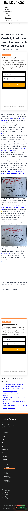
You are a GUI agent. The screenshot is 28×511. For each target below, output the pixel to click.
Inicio (3, 436)
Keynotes (4, 459)
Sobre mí (4, 439)
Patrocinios (5, 456)
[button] (14, 27)
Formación (8, 11)
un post (11, 118)
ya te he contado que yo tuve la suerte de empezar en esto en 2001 (14, 207)
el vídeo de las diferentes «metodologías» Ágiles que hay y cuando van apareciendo (13, 174)
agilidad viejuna (5, 253)
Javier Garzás (6, 49)
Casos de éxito (6, 453)
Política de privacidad (6, 508)
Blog (3, 446)
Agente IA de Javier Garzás (13, 24)
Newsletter (5, 449)
